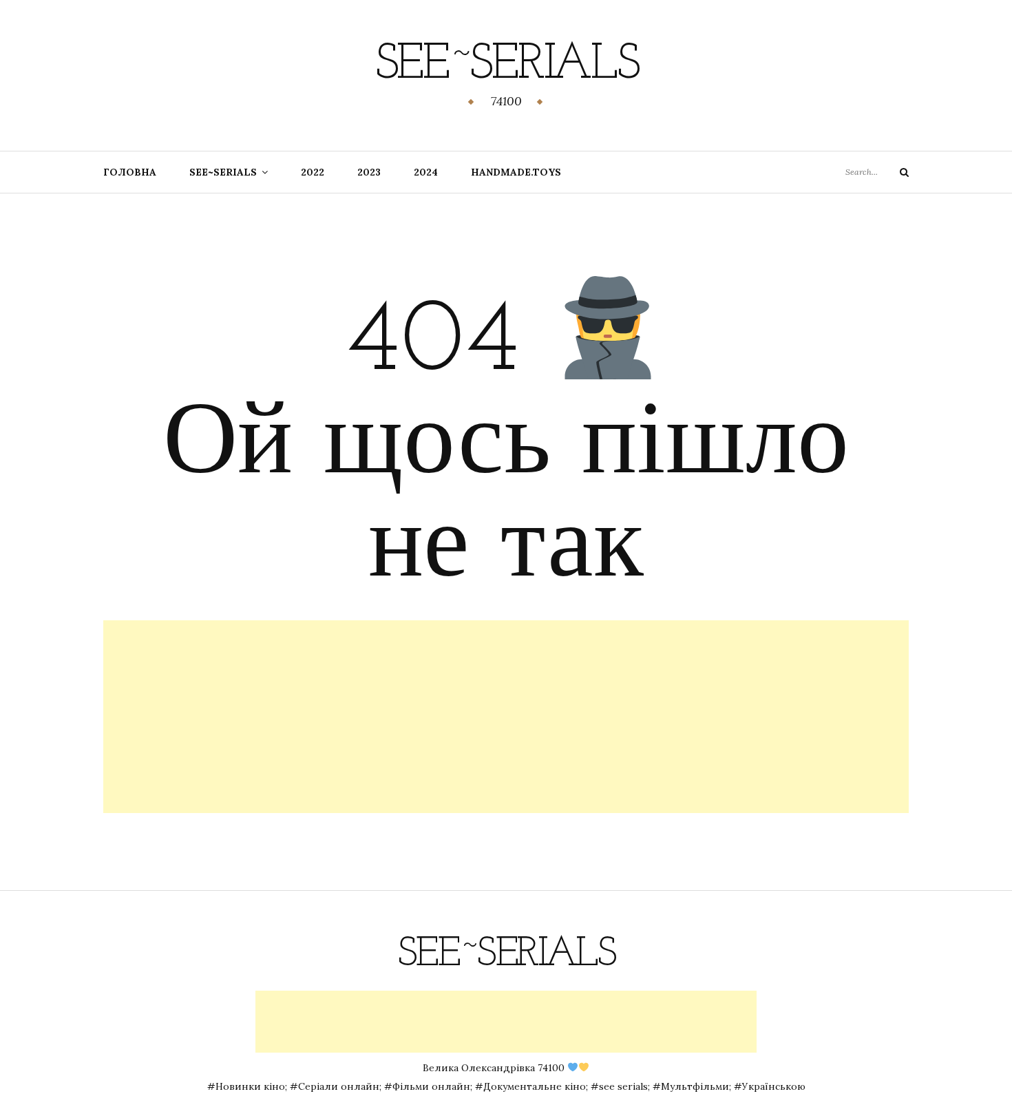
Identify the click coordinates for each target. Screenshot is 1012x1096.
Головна (129, 172)
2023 (369, 172)
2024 (426, 172)
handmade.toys (516, 172)
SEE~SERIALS (223, 172)
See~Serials (506, 65)
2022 (312, 172)
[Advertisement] (506, 716)
